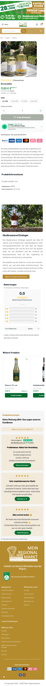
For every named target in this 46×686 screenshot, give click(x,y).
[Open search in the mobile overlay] (14, 31)
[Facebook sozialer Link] (20, 675)
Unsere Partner (29, 594)
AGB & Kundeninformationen (11, 642)
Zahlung (4, 654)
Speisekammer (6, 601)
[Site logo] (23, 24)
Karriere (26, 605)
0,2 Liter (5, 101)
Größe (3, 98)
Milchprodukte (6, 598)
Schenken (4, 612)
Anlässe (7, 38)
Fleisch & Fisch (6, 594)
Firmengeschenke (7, 616)
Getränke (4, 605)
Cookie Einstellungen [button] (9, 621)
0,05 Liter (34, 101)
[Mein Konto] (37, 24)
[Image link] (22, 669)
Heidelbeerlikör (39, 385)
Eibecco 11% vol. (11, 385)
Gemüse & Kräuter (7, 590)
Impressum (5, 634)
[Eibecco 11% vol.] (16, 369)
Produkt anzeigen (16, 395)
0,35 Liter (15, 101)
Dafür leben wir (29, 601)
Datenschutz (5, 638)
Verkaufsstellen (29, 598)
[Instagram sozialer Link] (24, 675)
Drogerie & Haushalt (8, 608)
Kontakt (26, 590)
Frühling (14, 38)
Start (1, 38)
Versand (12, 91)
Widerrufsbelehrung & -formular (9, 646)
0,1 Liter (24, 101)
